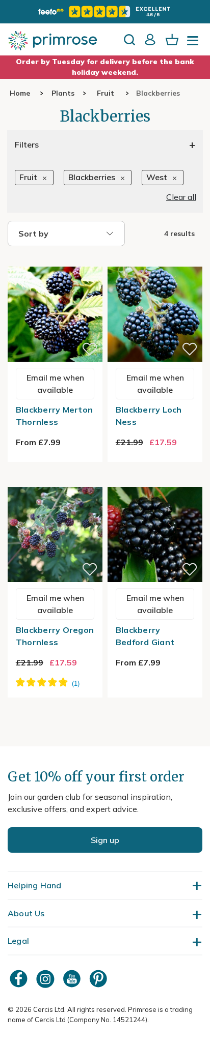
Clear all (181, 197)
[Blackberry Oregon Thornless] (55, 481)
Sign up (105, 840)
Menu (195, 44)
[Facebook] (20, 979)
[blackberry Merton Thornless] (55, 260)
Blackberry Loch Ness (149, 415)
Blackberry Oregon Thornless (55, 636)
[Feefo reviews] (105, 11)
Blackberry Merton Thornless (54, 415)
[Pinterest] (99, 979)
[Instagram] (46, 979)
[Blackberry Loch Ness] (155, 260)
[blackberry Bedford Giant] (155, 481)
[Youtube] (73, 979)
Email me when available (55, 383)
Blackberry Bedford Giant (145, 636)
